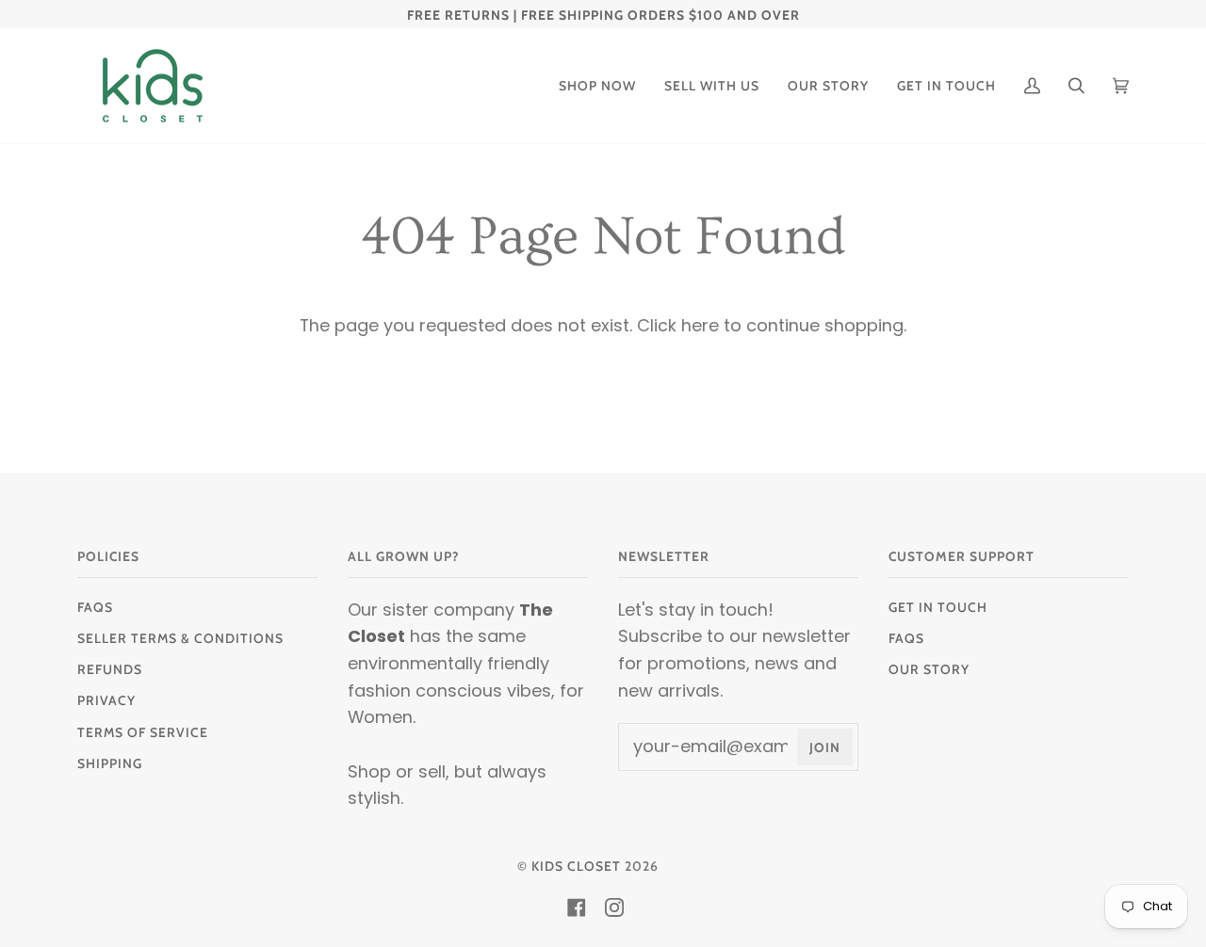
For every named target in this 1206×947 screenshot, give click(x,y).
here (700, 325)
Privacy (106, 700)
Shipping (109, 763)
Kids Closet (576, 866)
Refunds (109, 669)
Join (824, 747)
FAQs (95, 607)
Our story (929, 669)
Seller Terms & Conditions (180, 638)
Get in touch (937, 607)
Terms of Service (142, 732)
